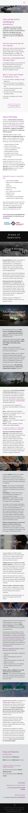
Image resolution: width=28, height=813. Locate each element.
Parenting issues (10, 194)
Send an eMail (14, 106)
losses (11, 283)
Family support (9, 196)
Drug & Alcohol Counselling (12, 180)
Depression (8, 186)
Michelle (5, 214)
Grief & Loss (9, 189)
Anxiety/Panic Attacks (11, 187)
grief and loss (12, 399)
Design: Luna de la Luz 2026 (14, 811)
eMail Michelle (21, 797)
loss (13, 516)
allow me (10, 299)
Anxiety (9, 411)
